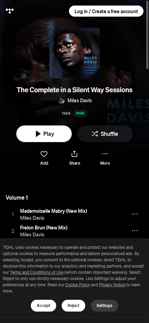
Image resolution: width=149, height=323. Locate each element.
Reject (73, 305)
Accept (43, 305)
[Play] (13, 214)
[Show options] (135, 214)
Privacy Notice (112, 284)
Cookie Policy (77, 284)
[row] (74, 214)
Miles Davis (80, 100)
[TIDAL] (10, 11)
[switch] (44, 158)
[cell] (13, 214)
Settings (104, 305)
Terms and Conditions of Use (36, 272)
